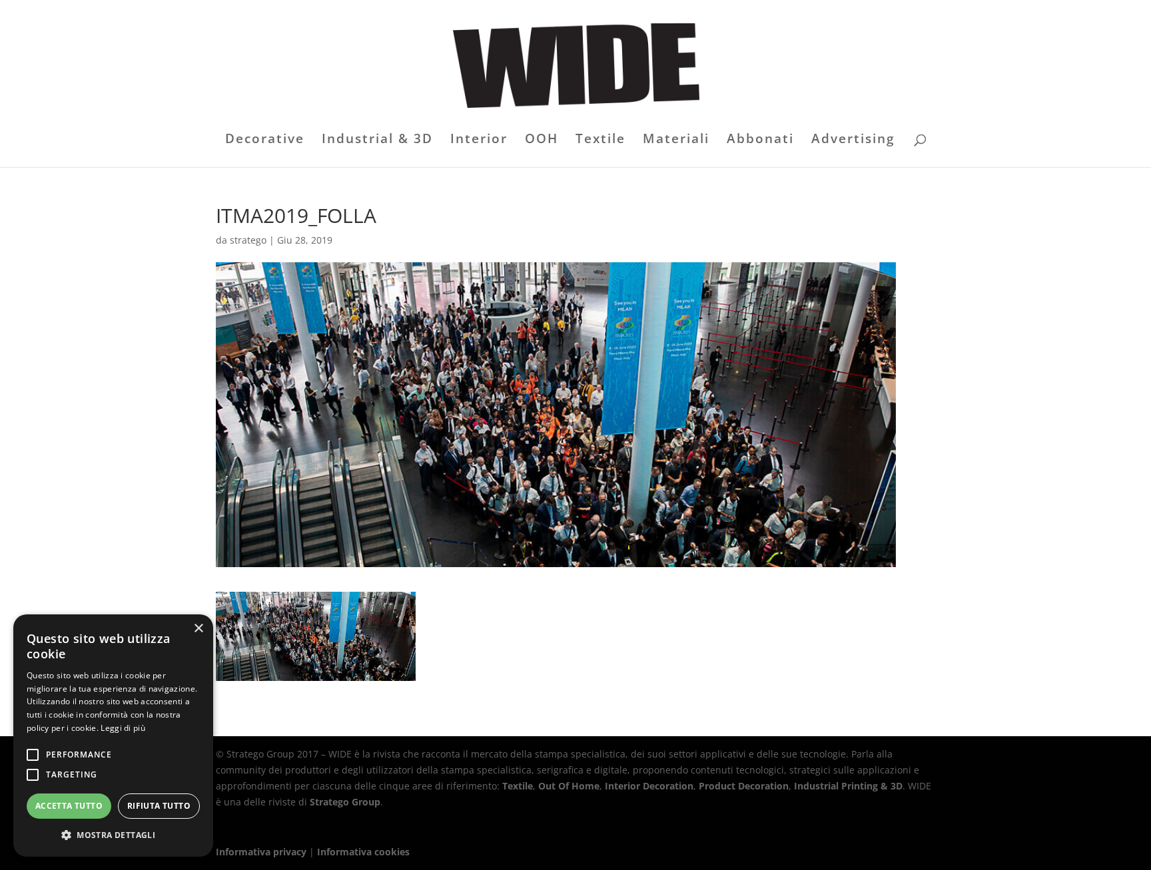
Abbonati (760, 140)
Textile (600, 140)
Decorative (264, 140)
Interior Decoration (649, 785)
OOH (541, 140)
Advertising (853, 140)
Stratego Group (345, 801)
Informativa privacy (261, 851)
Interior (479, 140)
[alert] (113, 735)
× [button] (198, 629)
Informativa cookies (363, 851)
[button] (113, 835)
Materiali (676, 140)
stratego (248, 240)
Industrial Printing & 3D (848, 785)
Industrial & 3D (377, 140)
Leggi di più (123, 728)
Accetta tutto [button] (69, 805)
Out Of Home (568, 785)
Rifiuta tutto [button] (159, 805)
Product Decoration (744, 785)
